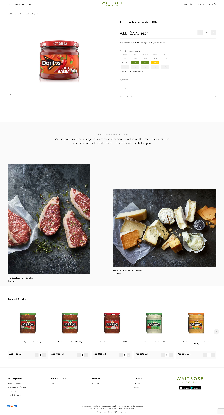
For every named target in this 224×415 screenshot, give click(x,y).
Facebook (137, 383)
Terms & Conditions (14, 383)
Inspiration (19, 4)
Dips (38, 14)
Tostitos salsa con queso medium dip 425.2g (196, 343)
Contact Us (53, 383)
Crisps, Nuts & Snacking (27, 14)
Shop (9, 4)
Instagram (137, 387)
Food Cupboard (12, 14)
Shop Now (11, 281)
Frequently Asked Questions (17, 387)
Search (186, 4)
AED (210, 4)
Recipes (30, 4)
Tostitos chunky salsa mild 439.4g (70, 342)
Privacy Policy (12, 391)
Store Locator (96, 383)
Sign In (198, 4)
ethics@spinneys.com (126, 408)
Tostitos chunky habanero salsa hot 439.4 (112, 342)
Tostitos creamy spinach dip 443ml (154, 342)
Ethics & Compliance (15, 395)
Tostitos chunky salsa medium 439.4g (28, 342)
